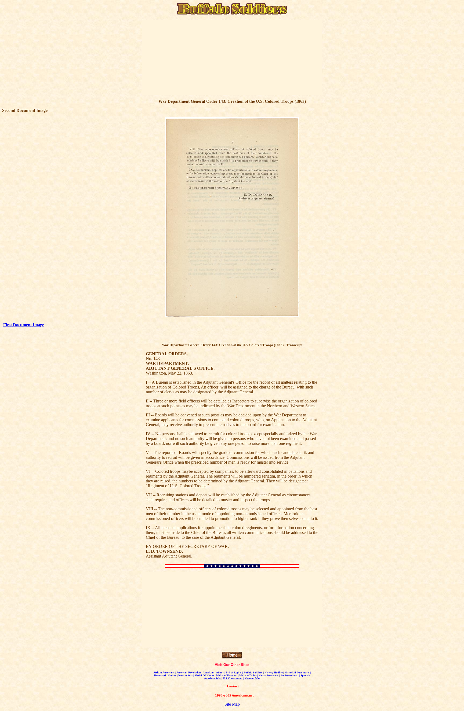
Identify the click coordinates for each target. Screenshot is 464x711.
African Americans (164, 672)
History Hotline (273, 672)
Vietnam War (252, 678)
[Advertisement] (187, 57)
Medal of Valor (247, 675)
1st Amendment (289, 675)
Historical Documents (297, 672)
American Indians (213, 672)
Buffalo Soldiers (253, 672)
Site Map (232, 704)
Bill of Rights (233, 672)
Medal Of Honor (204, 675)
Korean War (185, 675)
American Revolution (188, 672)
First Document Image (23, 324)
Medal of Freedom (226, 675)
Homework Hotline (165, 675)
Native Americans (268, 675)
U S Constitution (232, 678)
